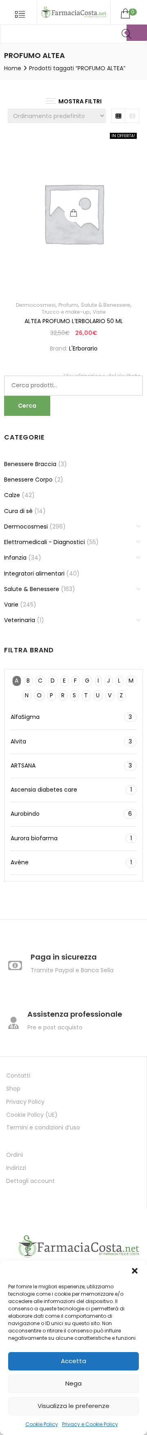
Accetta (73, 1361)
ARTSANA (71, 765)
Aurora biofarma (71, 838)
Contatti (18, 1075)
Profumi (68, 304)
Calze (12, 495)
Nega (73, 1383)
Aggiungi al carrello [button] (74, 213)
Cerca (27, 406)
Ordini (14, 1155)
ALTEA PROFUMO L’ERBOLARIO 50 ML (73, 321)
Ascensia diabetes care (71, 790)
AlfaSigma (71, 717)
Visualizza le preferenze (73, 1406)
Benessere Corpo (28, 479)
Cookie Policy (41, 1424)
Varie (99, 311)
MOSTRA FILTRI (80, 101)
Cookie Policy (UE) (32, 1115)
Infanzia (15, 557)
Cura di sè (18, 511)
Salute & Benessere (105, 304)
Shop (13, 1089)
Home (12, 68)
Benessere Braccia (30, 464)
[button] (135, 1271)
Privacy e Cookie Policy (90, 1424)
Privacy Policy (25, 1102)
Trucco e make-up (66, 311)
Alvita (71, 741)
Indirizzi (16, 1168)
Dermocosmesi (36, 304)
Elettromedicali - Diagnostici (44, 542)
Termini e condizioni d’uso (43, 1127)
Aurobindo (71, 814)
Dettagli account (30, 1181)
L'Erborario (83, 348)
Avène (71, 862)
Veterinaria (19, 620)
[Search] (137, 33)
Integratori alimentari (34, 573)
